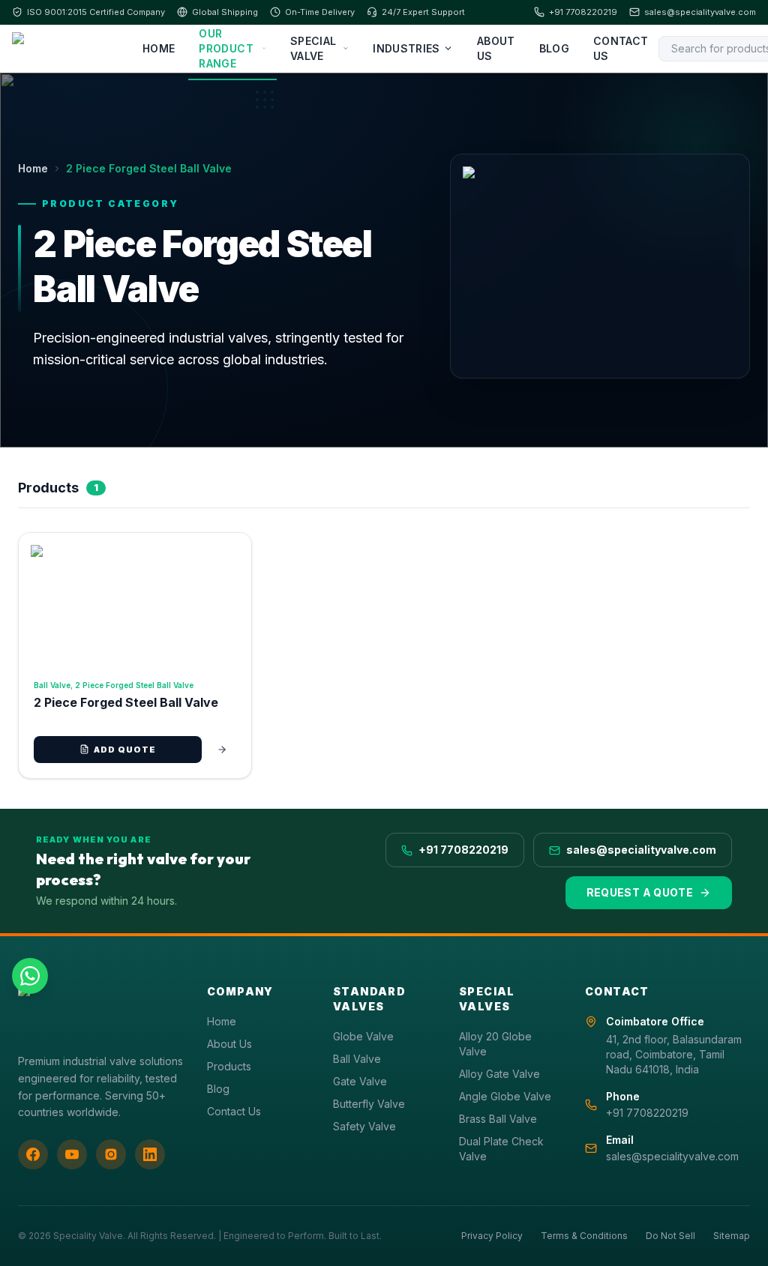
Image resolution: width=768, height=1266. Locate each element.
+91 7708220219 (583, 12)
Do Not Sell (670, 1235)
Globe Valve (363, 1036)
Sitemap (731, 1235)
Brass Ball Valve (498, 1118)
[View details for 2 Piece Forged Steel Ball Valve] (222, 749)
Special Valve (313, 48)
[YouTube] (72, 1154)
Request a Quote (639, 892)
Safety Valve (364, 1126)
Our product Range (226, 48)
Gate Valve (360, 1081)
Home (158, 48)
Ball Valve (52, 685)
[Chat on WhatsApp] (30, 976)
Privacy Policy (492, 1235)
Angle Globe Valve (505, 1096)
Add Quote (125, 749)
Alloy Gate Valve (499, 1073)
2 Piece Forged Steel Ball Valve (134, 685)
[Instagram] (111, 1154)
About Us (496, 48)
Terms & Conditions (584, 1235)
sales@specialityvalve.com (700, 12)
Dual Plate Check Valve (501, 1149)
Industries (406, 48)
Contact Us (620, 48)
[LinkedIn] (150, 1154)
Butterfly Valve (369, 1103)
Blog (554, 48)
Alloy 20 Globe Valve (495, 1044)
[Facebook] (33, 1154)
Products (229, 1066)
